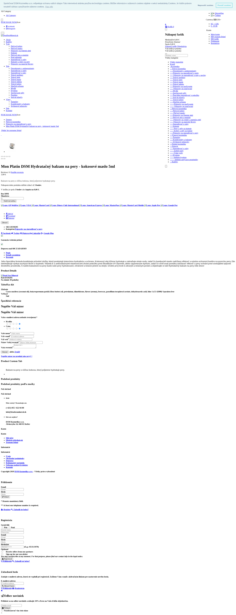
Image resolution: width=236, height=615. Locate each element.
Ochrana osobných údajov (17, 465)
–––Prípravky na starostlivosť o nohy (184, 73)
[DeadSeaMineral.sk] (9, 35)
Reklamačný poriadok (15, 463)
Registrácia (215, 43)
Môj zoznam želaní (218, 37)
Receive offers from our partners (19, 552)
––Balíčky (174, 162)
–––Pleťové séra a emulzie (180, 117)
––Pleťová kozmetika (178, 109)
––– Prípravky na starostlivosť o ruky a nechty (188, 75)
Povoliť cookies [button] (224, 5)
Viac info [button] (49, 7)
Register (7, 510)
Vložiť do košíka (8, 201)
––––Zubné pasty (177, 151)
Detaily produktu (13, 255)
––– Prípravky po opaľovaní (181, 89)
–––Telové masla (176, 82)
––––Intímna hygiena (178, 157)
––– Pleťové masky (177, 113)
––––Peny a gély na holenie (181, 129)
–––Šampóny (175, 137)
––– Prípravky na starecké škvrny (183, 122)
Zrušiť (17, 352)
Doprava (9, 461)
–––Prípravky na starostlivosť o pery (184, 133)
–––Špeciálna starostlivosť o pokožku (184, 95)
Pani (13, 527)
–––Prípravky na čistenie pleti (181, 115)
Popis (8, 253)
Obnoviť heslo (9, 586)
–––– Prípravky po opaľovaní (181, 106)
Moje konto (215, 34)
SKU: (8, 227)
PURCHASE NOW (9, 22)
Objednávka (182, 46)
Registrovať (8, 559)
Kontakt (9, 467)
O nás (8, 456)
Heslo (3, 492)
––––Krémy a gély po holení (181, 131)
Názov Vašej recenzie (10, 342)
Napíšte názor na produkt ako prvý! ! (16, 356)
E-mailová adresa (8, 581)
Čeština (218, 15)
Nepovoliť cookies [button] (205, 5)
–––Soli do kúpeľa (177, 97)
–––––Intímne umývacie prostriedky (184, 160)
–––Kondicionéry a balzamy (181, 140)
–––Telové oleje (176, 80)
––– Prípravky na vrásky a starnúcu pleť (185, 120)
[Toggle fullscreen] (7, 156)
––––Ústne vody (176, 153)
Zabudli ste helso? (21, 510)
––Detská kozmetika (178, 144)
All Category (11, 15)
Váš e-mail (6, 336)
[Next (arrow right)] (4, 158)
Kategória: (10, 229)
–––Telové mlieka (177, 84)
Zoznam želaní (12, 442)
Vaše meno (6, 333)
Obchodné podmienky (15, 458)
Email (3, 487)
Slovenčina (219, 13)
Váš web (5, 339)
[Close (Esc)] (2, 156)
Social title (5, 525)
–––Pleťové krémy (177, 111)
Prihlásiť (6, 497)
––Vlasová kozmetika (178, 135)
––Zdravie (174, 146)
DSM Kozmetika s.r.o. (24, 471)
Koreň (172, 64)
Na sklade (5, 280)
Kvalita (9, 321)
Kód (3, 278)
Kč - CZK (215, 24)
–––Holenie (174, 126)
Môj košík (215, 39)
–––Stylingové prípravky (179, 142)
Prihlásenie (215, 41)
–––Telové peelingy (177, 78)
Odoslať (5, 352)
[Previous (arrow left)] (2, 158)
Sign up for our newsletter (42, 555)
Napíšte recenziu (17, 172)
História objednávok (14, 440)
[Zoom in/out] (9, 156)
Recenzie (9, 257)
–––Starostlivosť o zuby (179, 124)
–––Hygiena (175, 155)
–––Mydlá (174, 91)
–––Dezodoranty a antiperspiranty (183, 71)
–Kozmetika (174, 66)
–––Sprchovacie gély (178, 93)
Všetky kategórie (176, 62)
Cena (8, 326)
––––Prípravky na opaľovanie (181, 104)
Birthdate (5, 544)
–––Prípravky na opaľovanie (181, 86)
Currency (209, 20)
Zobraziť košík (171, 46)
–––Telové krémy (177, 100)
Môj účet (9, 438)
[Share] (4, 156)
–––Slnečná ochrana (178, 102)
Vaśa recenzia (7, 347)
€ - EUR (214, 26)
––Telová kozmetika (178, 69)
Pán (6, 527)
